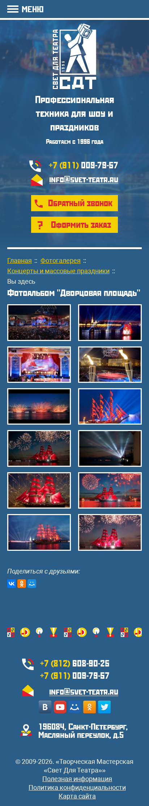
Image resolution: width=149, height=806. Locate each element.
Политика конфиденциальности (77, 787)
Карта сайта (77, 796)
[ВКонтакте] (11, 583)
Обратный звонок (80, 202)
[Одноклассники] (21, 583)
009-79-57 (83, 164)
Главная (19, 260)
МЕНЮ (32, 8)
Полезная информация (77, 779)
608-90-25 (75, 663)
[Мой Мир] (31, 583)
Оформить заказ (81, 224)
